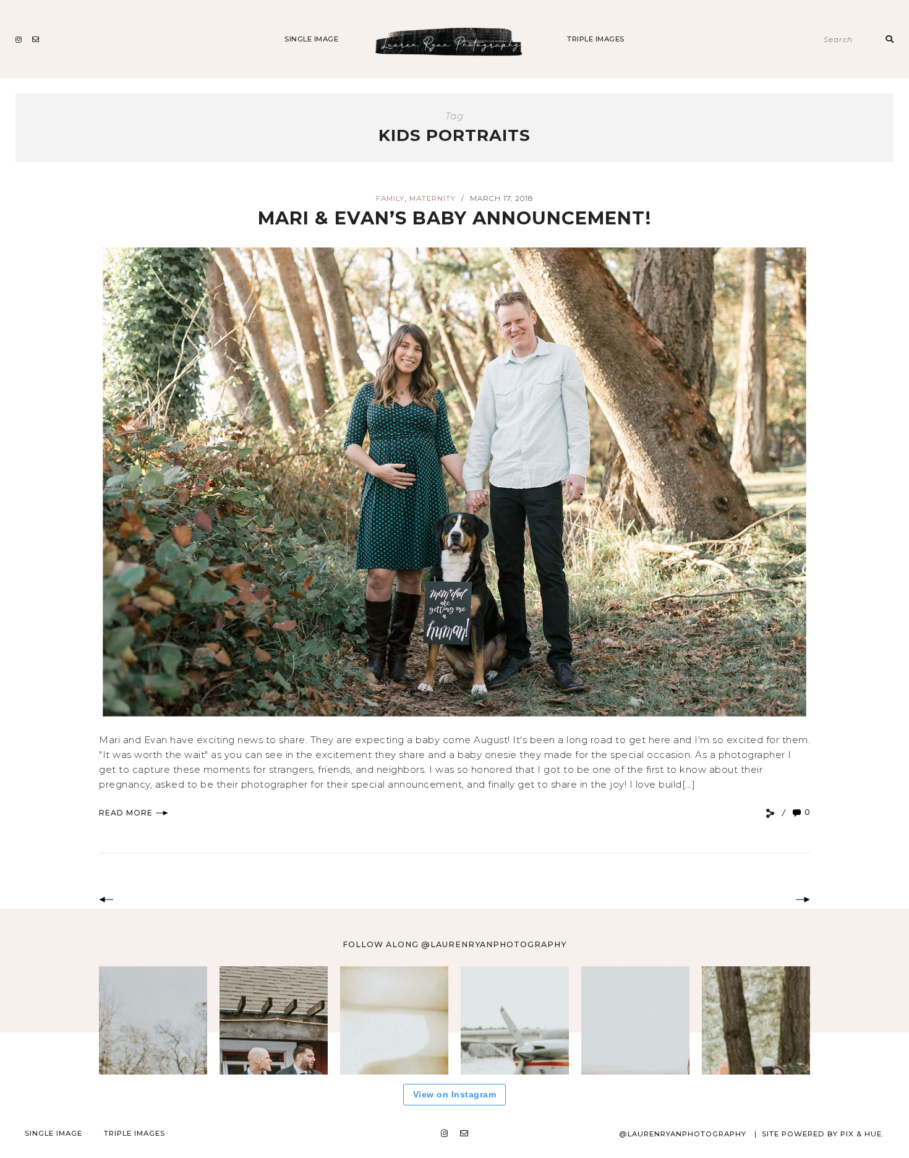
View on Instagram (455, 1094)
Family (390, 198)
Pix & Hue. (862, 1134)
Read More (126, 812)
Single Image (311, 39)
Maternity (432, 198)
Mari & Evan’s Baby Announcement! (454, 218)
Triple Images (596, 39)
